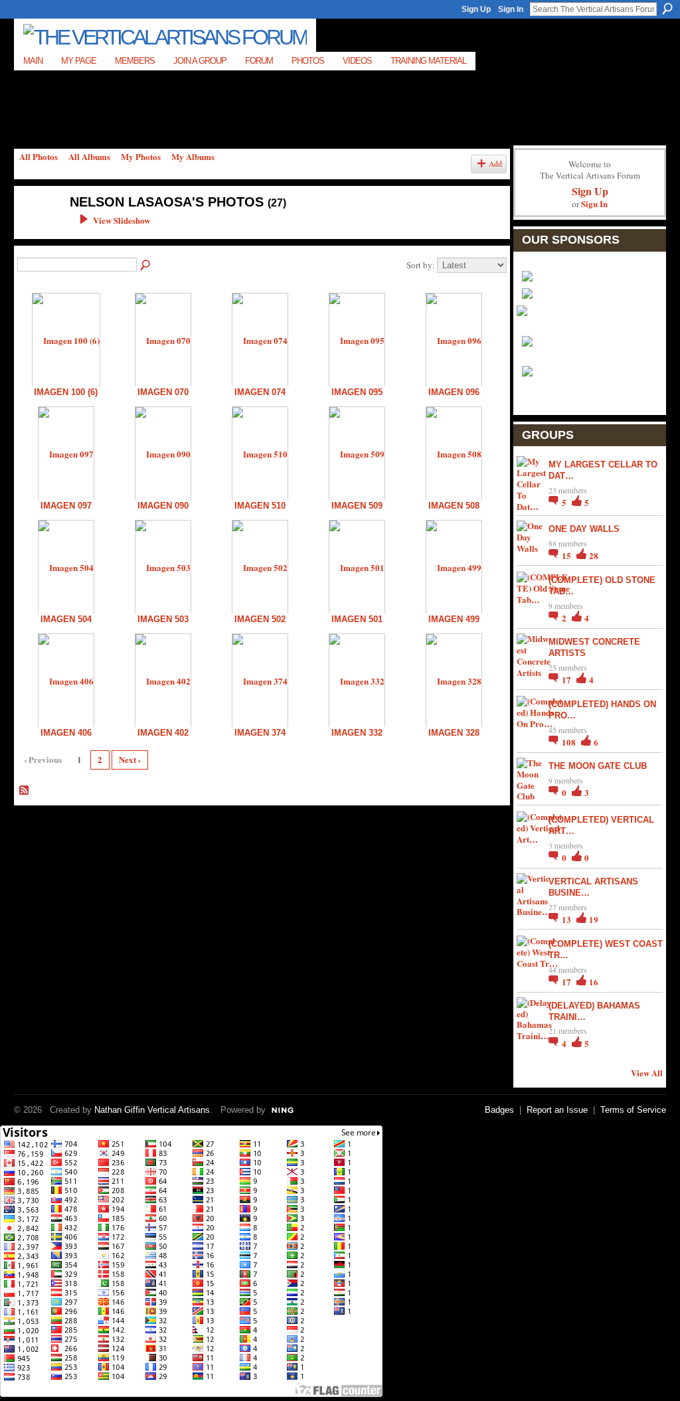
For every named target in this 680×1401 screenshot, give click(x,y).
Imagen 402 (163, 733)
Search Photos (146, 266)
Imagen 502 (260, 619)
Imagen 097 (66, 506)
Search (667, 9)
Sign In (510, 9)
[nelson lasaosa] (35, 230)
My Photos (141, 156)
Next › (130, 759)
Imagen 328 (453, 733)
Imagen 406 (66, 733)
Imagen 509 (356, 506)
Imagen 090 (163, 506)
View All (647, 1072)
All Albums (89, 156)
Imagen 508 (453, 506)
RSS (25, 791)
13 (567, 919)
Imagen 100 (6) (66, 392)
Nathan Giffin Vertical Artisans (152, 1110)
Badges (499, 1110)
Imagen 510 (260, 506)
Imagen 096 (453, 392)
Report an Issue (557, 1110)
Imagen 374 (260, 733)
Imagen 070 (163, 392)
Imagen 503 (163, 619)
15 (567, 555)
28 (593, 555)
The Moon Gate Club (598, 766)
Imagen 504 (66, 619)
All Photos (38, 156)
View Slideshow (121, 220)
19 (593, 919)
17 (567, 679)
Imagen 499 (453, 619)
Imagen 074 (260, 392)
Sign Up (476, 9)
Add (495, 164)
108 (570, 742)
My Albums (192, 156)
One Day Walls (584, 529)
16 (593, 981)
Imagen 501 (356, 619)
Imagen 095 (356, 392)
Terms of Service (633, 1110)
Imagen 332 (356, 733)
